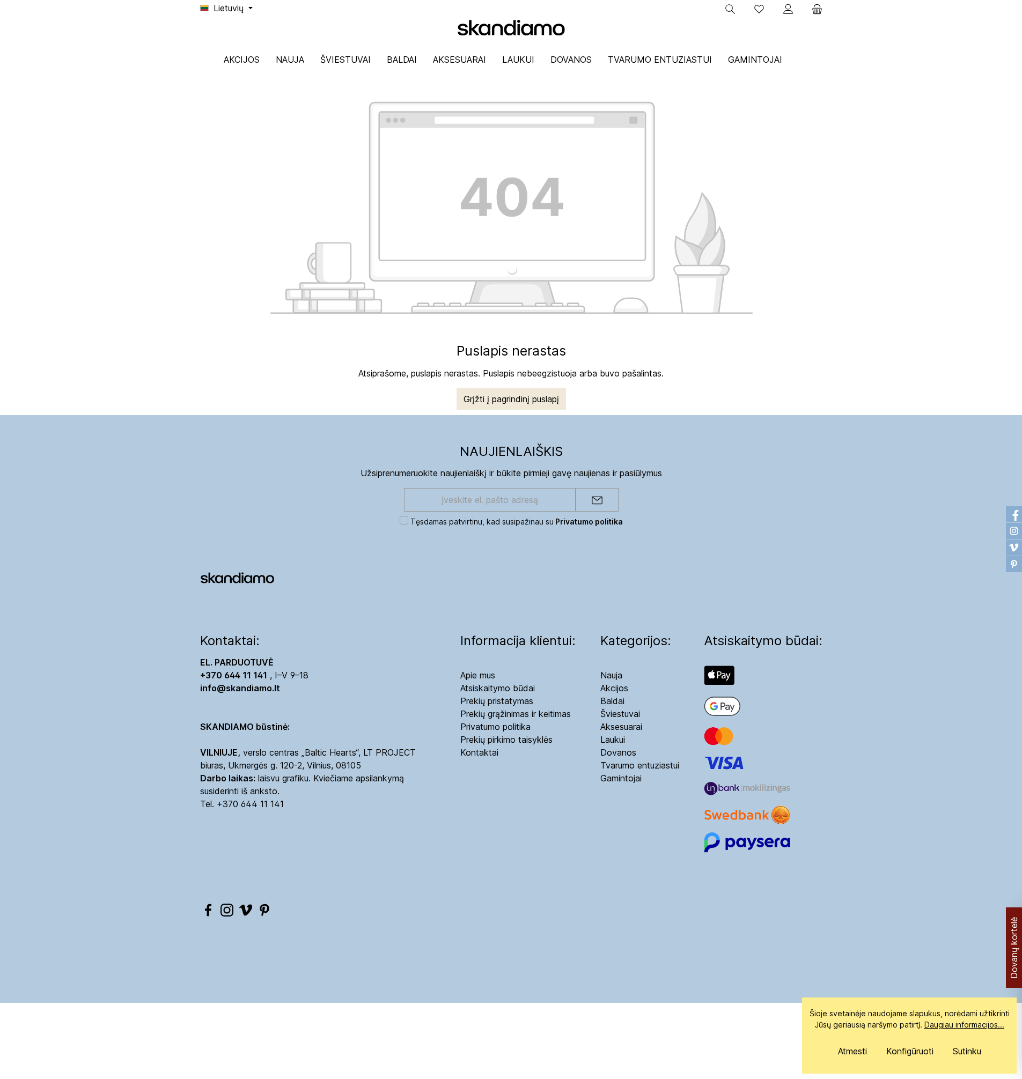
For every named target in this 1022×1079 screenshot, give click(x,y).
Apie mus (477, 675)
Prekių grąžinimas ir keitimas (515, 713)
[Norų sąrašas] (759, 9)
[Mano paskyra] (788, 9)
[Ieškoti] (730, 9)
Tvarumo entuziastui (639, 765)
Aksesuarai (621, 726)
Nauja (611, 675)
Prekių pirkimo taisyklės (506, 739)
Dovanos (618, 752)
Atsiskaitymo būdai (497, 688)
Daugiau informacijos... (964, 1024)
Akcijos (614, 688)
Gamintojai (621, 778)
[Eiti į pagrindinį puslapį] (511, 27)
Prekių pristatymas (496, 701)
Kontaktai (479, 752)
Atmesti (852, 1051)
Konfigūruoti (909, 1051)
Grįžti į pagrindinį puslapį (511, 399)
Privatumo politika (495, 726)
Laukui (612, 739)
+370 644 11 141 (250, 804)
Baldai (612, 701)
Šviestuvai (620, 713)
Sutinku (967, 1051)
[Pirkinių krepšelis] (813, 9)
